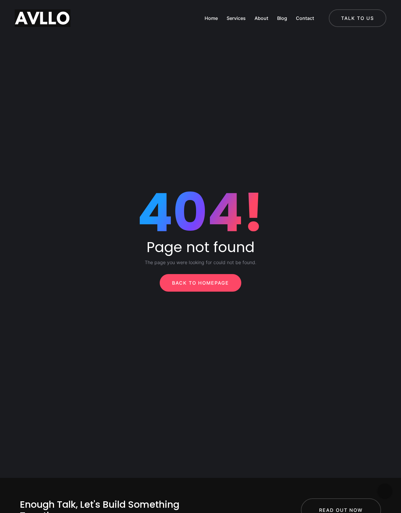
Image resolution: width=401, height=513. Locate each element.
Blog (282, 18)
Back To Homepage (200, 283)
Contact (305, 18)
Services (236, 18)
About (261, 18)
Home (211, 18)
